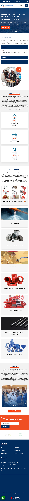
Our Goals (4, 62)
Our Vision (4, 47)
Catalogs (16, 447)
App (19, 498)
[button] (13, 31)
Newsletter (4, 453)
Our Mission (5, 57)
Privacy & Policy (18, 453)
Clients (3, 450)
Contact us (17, 450)
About (2, 447)
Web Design (15, 498)
